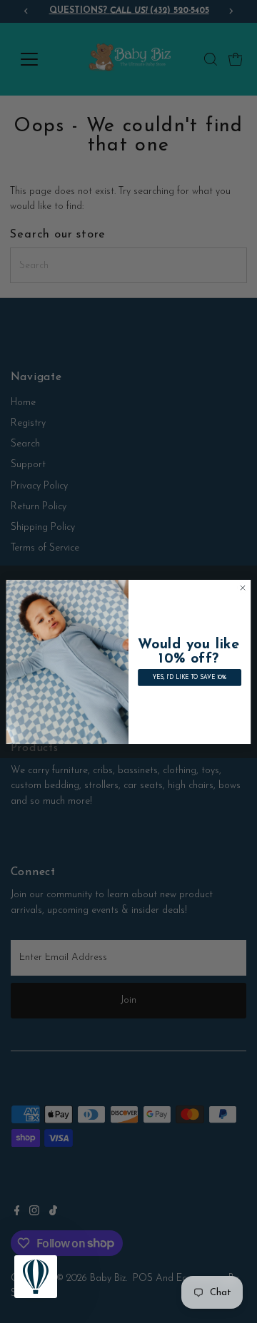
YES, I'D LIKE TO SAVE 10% (190, 677)
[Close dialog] (242, 587)
